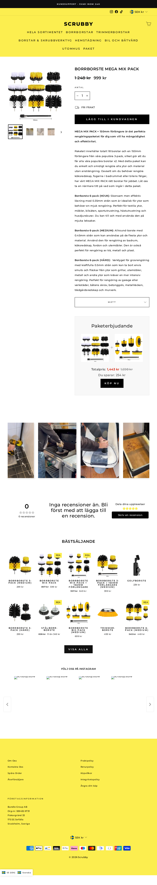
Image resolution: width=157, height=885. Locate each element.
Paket (89, 48)
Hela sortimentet (45, 32)
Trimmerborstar (113, 32)
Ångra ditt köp (89, 785)
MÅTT (112, 302)
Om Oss (12, 760)
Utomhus (71, 48)
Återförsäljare (16, 779)
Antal (79, 87)
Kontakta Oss (15, 766)
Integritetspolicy (90, 779)
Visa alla (78, 649)
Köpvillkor (86, 773)
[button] (16, 872)
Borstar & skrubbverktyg (45, 40)
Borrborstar (79, 32)
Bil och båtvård (121, 40)
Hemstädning (88, 40)
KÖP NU (112, 383)
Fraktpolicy (87, 760)
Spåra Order (15, 773)
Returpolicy (87, 766)
